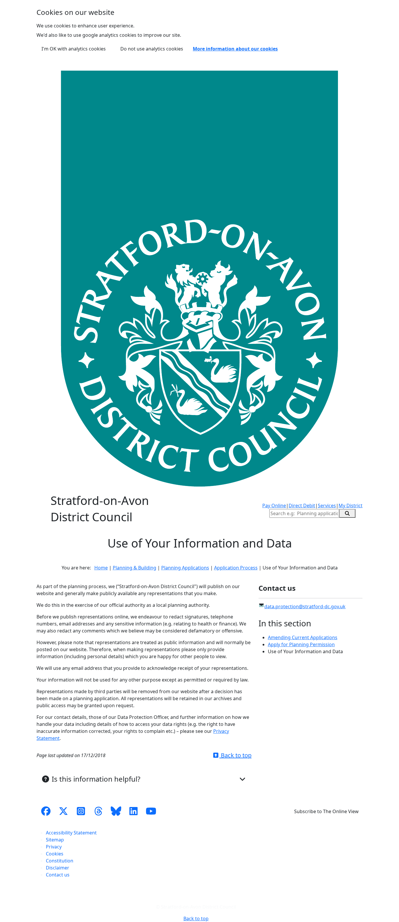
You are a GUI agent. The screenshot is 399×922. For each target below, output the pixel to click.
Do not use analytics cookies (151, 49)
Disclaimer (57, 868)
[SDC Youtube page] (151, 811)
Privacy (54, 846)
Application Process (236, 567)
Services (327, 505)
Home (101, 567)
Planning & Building (134, 567)
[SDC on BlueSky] (116, 811)
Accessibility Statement (71, 832)
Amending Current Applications (302, 637)
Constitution (59, 860)
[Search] (347, 513)
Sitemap (55, 839)
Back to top (235, 755)
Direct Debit (302, 505)
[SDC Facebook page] (46, 811)
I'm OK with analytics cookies (73, 49)
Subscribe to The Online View (326, 811)
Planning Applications (185, 567)
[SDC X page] (63, 811)
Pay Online (274, 505)
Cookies (54, 853)
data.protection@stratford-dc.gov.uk (305, 606)
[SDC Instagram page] (81, 811)
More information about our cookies (235, 49)
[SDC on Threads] (98, 811)
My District (350, 505)
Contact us (58, 875)
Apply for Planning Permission (301, 644)
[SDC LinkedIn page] (133, 811)
